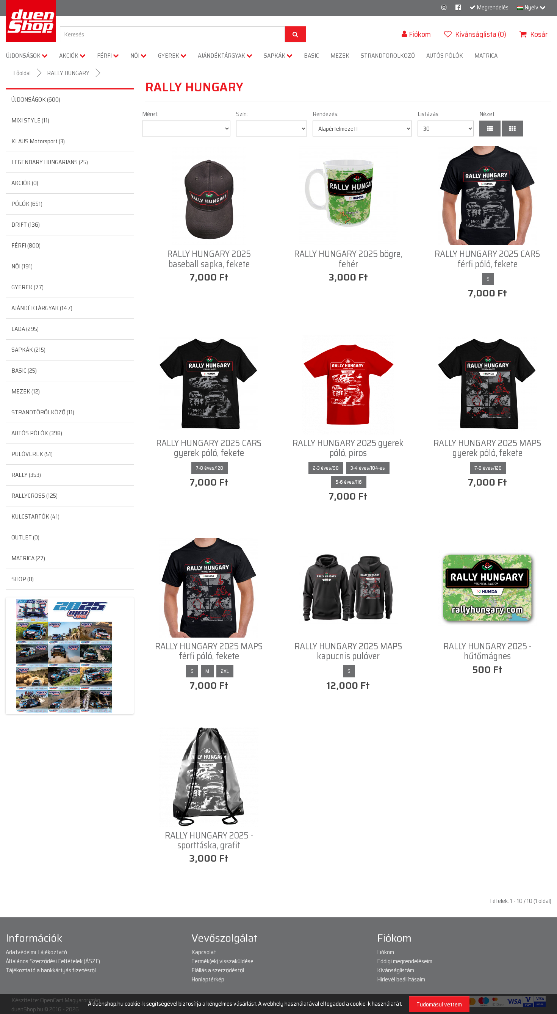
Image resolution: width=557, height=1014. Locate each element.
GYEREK (169, 55)
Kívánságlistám (395, 970)
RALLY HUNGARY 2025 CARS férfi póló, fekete (487, 259)
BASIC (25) (24, 370)
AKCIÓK (69, 55)
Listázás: (429, 114)
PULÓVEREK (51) (32, 454)
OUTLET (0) (25, 537)
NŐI (135, 55)
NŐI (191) (22, 266)
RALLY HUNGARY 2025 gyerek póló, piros (348, 448)
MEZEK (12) (25, 391)
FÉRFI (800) (26, 245)
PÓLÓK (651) (26, 203)
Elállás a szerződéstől (217, 970)
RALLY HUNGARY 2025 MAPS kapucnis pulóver (348, 651)
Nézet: (487, 114)
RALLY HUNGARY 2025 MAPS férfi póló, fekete (209, 651)
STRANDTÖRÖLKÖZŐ (388, 55)
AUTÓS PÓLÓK (444, 55)
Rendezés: (325, 114)
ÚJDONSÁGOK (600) (35, 99)
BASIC (311, 55)
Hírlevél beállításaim (401, 979)
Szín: (242, 114)
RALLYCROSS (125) (34, 495)
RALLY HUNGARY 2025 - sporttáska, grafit (209, 840)
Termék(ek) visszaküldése (222, 961)
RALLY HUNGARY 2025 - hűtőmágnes (487, 651)
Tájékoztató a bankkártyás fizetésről (51, 970)
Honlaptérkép (207, 979)
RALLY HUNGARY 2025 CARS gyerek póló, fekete (208, 448)
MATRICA (486, 55)
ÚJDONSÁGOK (24, 55)
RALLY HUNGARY (68, 73)
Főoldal (22, 73)
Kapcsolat (203, 952)
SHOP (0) (22, 579)
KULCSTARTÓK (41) (35, 516)
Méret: (150, 114)
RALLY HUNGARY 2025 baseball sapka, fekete (209, 259)
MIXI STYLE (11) (30, 120)
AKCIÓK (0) (24, 183)
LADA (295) (25, 329)
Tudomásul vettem (439, 1004)
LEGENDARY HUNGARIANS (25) (49, 162)
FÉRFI (105, 55)
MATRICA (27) (28, 558)
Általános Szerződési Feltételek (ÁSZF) (53, 961)
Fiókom (385, 952)
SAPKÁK (275, 55)
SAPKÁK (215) (28, 349)
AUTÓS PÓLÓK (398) (36, 433)
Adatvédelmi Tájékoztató (36, 952)
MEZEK (339, 55)
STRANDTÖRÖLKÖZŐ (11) (42, 412)
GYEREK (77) (27, 287)
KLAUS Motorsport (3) (38, 141)
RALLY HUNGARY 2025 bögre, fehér (348, 259)
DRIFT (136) (25, 224)
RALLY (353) (26, 475)
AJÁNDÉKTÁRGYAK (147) (41, 308)
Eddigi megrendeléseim (404, 961)
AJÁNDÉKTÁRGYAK (222, 55)
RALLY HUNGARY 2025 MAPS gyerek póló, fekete (487, 448)
